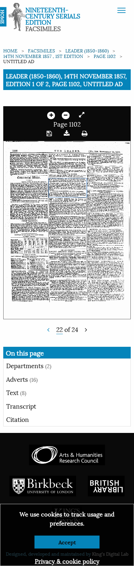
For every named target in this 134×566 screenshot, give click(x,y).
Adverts (22, 379)
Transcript (21, 406)
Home (10, 50)
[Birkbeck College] (43, 484)
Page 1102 (105, 55)
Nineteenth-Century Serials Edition (52, 16)
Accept (67, 542)
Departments (28, 365)
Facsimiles (41, 50)
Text (16, 392)
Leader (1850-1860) (87, 50)
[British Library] (106, 484)
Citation (17, 419)
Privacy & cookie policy (67, 560)
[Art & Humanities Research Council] (67, 453)
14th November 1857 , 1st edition (43, 55)
